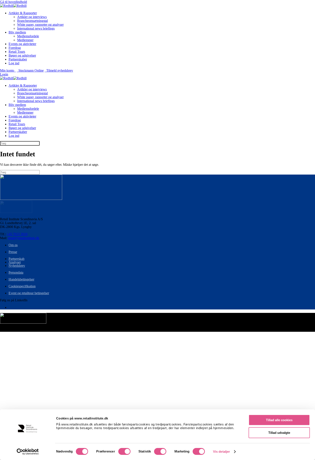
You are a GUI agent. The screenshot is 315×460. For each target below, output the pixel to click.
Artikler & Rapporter (23, 13)
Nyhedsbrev (17, 265)
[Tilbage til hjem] (13, 6)
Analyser (15, 262)
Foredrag (15, 48)
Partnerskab (16, 259)
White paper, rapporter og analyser (40, 24)
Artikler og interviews (32, 17)
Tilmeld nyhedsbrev (59, 70)
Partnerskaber (18, 59)
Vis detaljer (221, 451)
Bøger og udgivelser (22, 55)
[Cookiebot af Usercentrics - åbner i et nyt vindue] (27, 451)
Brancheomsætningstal (32, 21)
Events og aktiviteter (22, 44)
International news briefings (36, 28)
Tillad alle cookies (279, 420)
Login (4, 74)
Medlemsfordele (28, 36)
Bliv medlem (17, 32)
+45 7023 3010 (17, 234)
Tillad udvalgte (279, 432)
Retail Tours (17, 51)
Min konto (8, 70)
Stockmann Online (30, 70)
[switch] (124, 451)
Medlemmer (25, 40)
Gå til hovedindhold (13, 2)
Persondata (16, 272)
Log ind (14, 63)
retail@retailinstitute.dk (23, 238)
